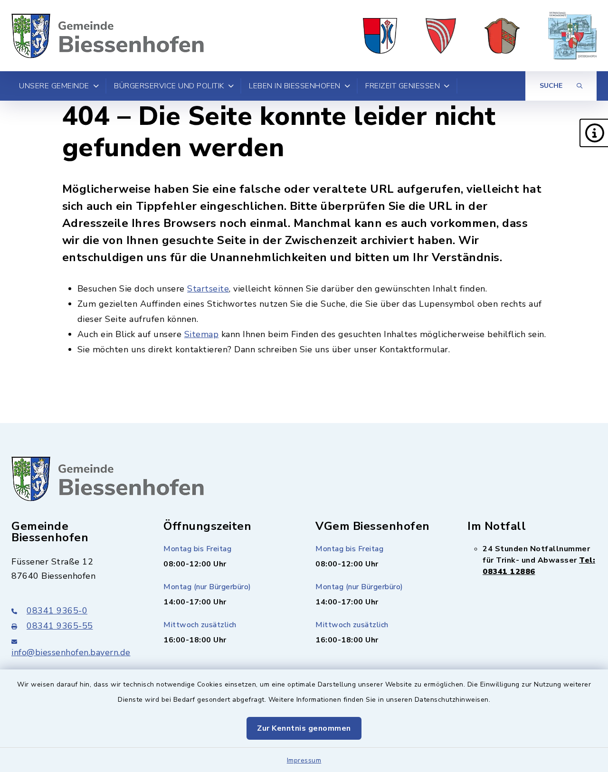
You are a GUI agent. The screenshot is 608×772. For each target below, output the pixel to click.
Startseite (208, 288)
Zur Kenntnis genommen (304, 728)
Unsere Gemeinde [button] (54, 86)
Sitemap (201, 334)
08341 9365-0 (57, 610)
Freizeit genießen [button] (402, 86)
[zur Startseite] (107, 35)
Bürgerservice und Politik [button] (169, 86)
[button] (594, 133)
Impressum (304, 760)
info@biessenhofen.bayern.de (71, 652)
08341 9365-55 (60, 625)
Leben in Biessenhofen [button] (295, 86)
